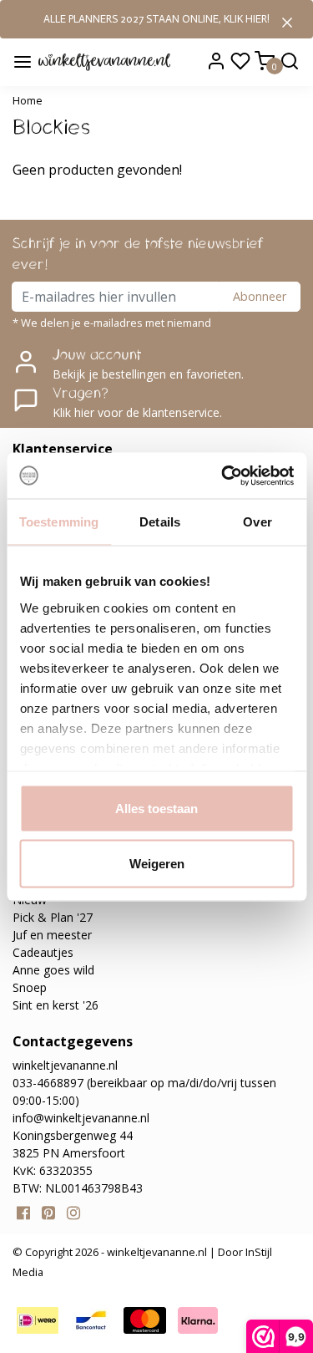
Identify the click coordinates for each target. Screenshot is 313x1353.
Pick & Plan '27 (53, 917)
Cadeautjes (43, 952)
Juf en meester (52, 935)
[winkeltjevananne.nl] (103, 61)
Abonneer (259, 296)
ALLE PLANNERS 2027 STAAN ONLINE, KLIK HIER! (156, 19)
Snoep (30, 987)
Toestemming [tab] (58, 522)
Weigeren (156, 863)
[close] (287, 21)
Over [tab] (257, 522)
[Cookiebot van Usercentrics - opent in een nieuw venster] (223, 475)
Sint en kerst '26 (55, 1005)
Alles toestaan (156, 808)
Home (28, 100)
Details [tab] (159, 522)
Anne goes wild (53, 970)
